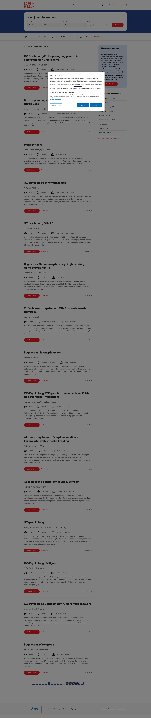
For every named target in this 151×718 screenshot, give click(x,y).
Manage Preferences (56, 105)
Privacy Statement (78, 86)
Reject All (82, 105)
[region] (76, 91)
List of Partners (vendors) (55, 99)
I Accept (96, 105)
